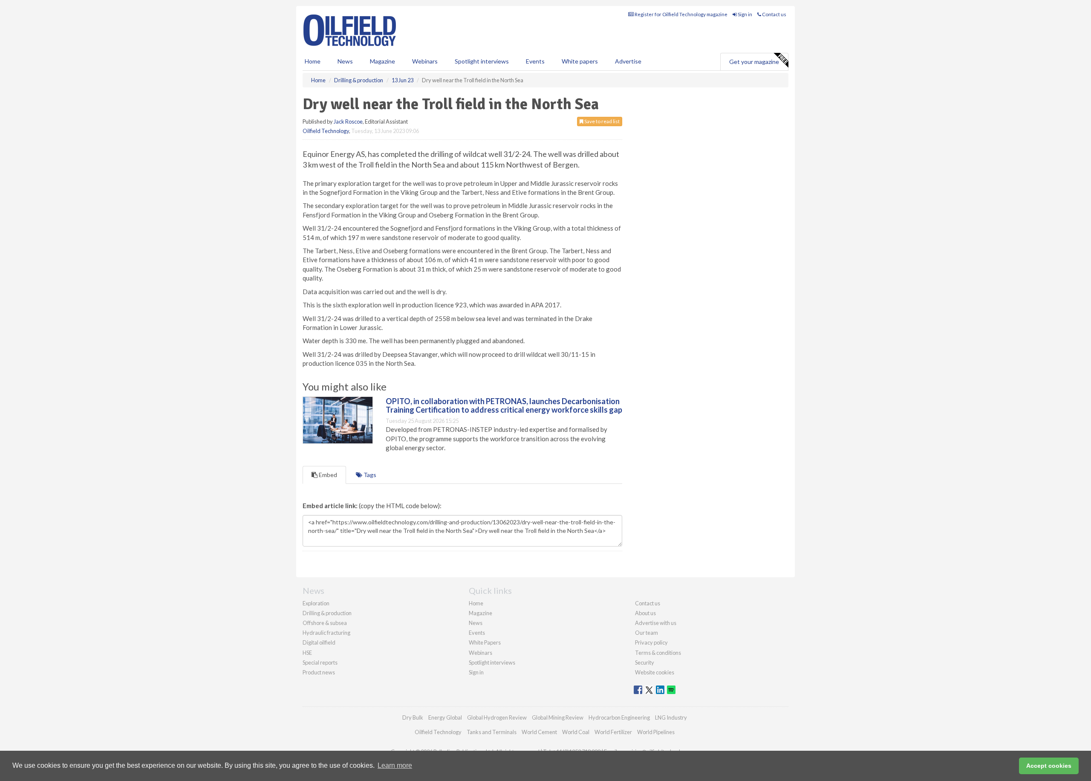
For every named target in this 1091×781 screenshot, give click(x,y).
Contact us (773, 14)
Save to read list (601, 121)
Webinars (425, 61)
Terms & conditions (658, 652)
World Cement (539, 732)
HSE (307, 652)
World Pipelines (656, 732)
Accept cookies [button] (1048, 765)
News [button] (345, 61)
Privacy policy (651, 642)
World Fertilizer (613, 732)
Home (312, 61)
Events (535, 61)
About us (645, 613)
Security (644, 662)
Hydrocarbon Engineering (619, 717)
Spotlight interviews (482, 61)
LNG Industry (671, 717)
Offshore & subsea (325, 622)
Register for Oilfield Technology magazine (680, 14)
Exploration (316, 603)
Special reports (320, 662)
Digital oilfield (319, 642)
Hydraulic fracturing (326, 632)
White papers (580, 61)
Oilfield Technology (326, 130)
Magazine (382, 61)
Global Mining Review (557, 717)
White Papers (485, 642)
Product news (319, 672)
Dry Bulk (412, 717)
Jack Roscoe (348, 121)
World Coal (575, 732)
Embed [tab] (327, 474)
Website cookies (654, 672)
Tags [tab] (369, 474)
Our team (646, 632)
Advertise (628, 61)
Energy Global (445, 717)
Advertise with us (655, 622)
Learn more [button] (395, 765)
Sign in (744, 14)
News (475, 622)
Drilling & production (327, 613)
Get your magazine (754, 61)
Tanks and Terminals (492, 732)
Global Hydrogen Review (497, 717)
